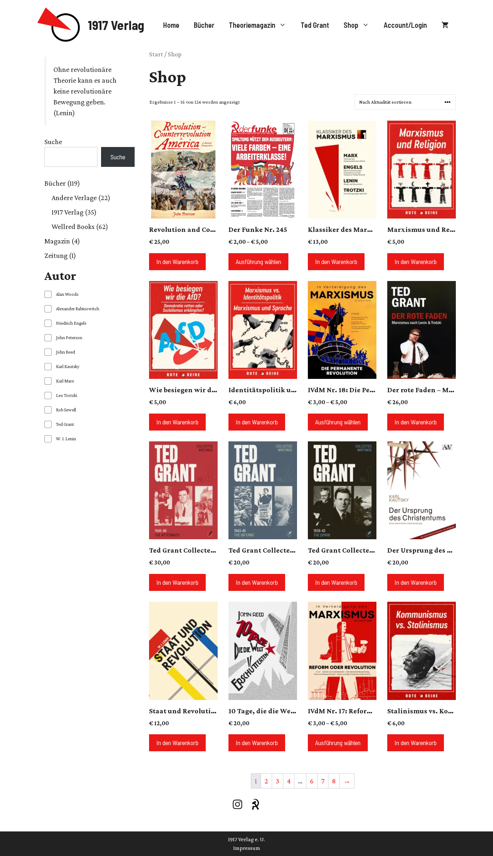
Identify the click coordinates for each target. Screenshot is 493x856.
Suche (53, 142)
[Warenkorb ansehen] (445, 25)
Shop (351, 25)
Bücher (204, 25)
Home (171, 25)
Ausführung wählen (258, 261)
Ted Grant (315, 25)
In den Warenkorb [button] (177, 261)
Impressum (246, 848)
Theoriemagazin (252, 25)
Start (156, 54)
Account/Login (405, 25)
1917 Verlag (116, 25)
